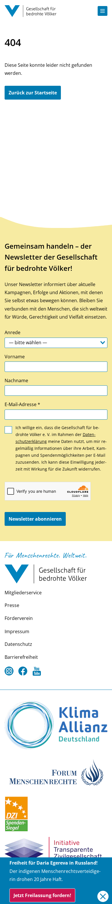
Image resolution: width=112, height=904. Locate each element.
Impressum (17, 631)
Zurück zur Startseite (33, 93)
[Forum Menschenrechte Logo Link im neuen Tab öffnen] (56, 771)
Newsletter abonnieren (35, 519)
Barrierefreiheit (21, 657)
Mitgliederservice (23, 592)
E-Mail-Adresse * (22, 404)
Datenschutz (18, 644)
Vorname (15, 356)
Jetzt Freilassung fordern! (42, 895)
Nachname (16, 380)
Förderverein (19, 618)
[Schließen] (103, 896)
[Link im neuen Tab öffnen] (56, 725)
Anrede (12, 332)
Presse (12, 605)
